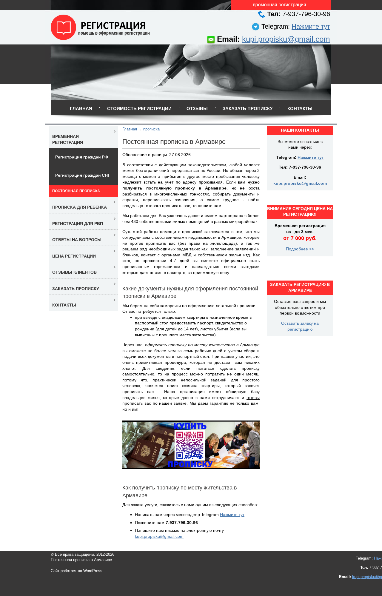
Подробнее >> (300, 249)
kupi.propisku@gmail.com (286, 39)
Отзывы (197, 108)
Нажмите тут (311, 26)
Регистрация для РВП (77, 223)
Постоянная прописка (76, 191)
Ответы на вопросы (76, 239)
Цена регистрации (74, 256)
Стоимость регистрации (139, 108)
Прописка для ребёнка (79, 207)
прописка (151, 129)
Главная (81, 108)
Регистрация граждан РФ (81, 157)
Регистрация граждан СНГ (82, 175)
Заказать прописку (247, 108)
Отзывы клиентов (74, 272)
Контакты (299, 108)
